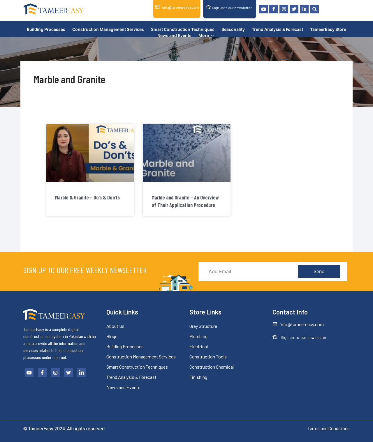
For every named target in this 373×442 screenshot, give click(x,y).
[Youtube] (263, 9)
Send (319, 271)
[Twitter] (294, 9)
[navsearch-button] (314, 9)
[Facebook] (273, 9)
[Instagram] (283, 9)
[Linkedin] (304, 9)
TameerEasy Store (328, 29)
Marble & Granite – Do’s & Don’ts (87, 197)
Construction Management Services (108, 29)
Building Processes (46, 29)
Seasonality (233, 29)
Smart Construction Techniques (182, 29)
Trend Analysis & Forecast (277, 29)
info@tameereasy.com (180, 8)
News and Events (174, 35)
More (203, 35)
